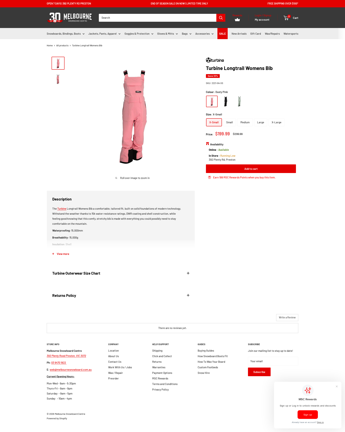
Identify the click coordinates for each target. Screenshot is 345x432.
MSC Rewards (160, 378)
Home (50, 45)
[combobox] (157, 18)
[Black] (225, 101)
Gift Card (255, 33)
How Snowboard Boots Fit (213, 356)
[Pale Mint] (239, 101)
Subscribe (259, 371)
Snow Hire (204, 372)
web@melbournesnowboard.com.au (71, 369)
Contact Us (114, 361)
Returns (157, 361)
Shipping (157, 350)
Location (113, 350)
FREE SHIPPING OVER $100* (283, 3)
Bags (185, 33)
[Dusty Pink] (212, 101)
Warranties (158, 367)
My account (262, 19)
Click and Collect (162, 356)
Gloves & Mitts (165, 33)
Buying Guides (206, 350)
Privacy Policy (160, 389)
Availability (217, 144)
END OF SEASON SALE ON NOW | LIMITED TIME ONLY (179, 3)
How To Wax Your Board (211, 361)
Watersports (291, 33)
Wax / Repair (115, 372)
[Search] (220, 18)
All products (62, 45)
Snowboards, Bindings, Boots (64, 33)
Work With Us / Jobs (120, 367)
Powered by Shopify (57, 418)
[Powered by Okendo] (63, 319)
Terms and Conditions (165, 384)
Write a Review (287, 317)
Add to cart (251, 168)
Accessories (202, 33)
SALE (222, 33)
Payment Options (162, 372)
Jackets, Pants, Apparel (102, 33)
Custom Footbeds (208, 367)
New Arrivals (239, 33)
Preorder (113, 378)
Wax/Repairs (272, 33)
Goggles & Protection (137, 33)
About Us (113, 356)
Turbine (61, 208)
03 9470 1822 (58, 362)
